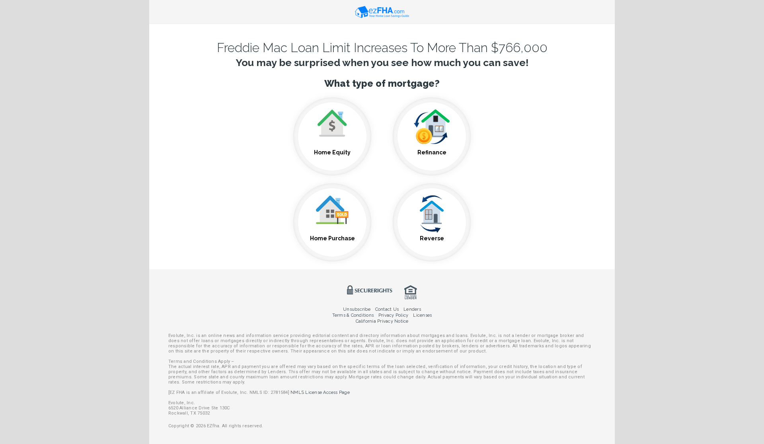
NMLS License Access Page (320, 392)
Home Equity (332, 152)
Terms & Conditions (353, 315)
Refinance (431, 152)
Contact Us (387, 309)
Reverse (432, 238)
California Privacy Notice (382, 321)
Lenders (412, 309)
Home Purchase (332, 238)
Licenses (422, 315)
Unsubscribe (356, 309)
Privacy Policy (393, 315)
